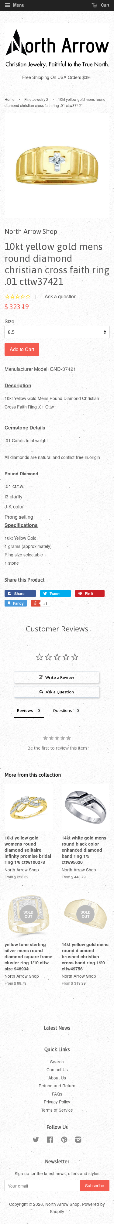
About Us (57, 1078)
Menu (18, 5)
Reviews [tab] (25, 710)
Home (10, 99)
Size (9, 321)
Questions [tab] (62, 710)
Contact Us (57, 1069)
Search (57, 1061)
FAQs (57, 1094)
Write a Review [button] (59, 677)
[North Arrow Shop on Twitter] (36, 1140)
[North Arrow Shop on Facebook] (50, 1140)
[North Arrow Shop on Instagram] (78, 1140)
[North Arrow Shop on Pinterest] (64, 1140)
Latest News (57, 1028)
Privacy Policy (57, 1102)
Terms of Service (57, 1110)
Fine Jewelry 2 (36, 99)
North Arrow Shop (62, 1204)
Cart (104, 5)
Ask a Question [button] (60, 692)
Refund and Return (57, 1085)
